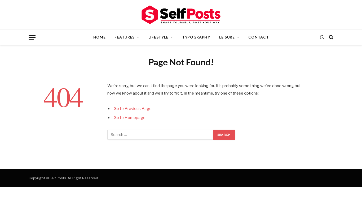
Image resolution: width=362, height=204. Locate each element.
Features (124, 37)
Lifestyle (158, 37)
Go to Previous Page (133, 108)
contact (258, 37)
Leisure (227, 37)
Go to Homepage (129, 117)
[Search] (330, 37)
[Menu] (32, 37)
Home (99, 37)
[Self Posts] (181, 15)
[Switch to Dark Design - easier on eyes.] (322, 37)
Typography (196, 37)
